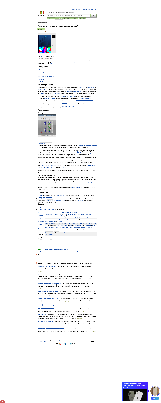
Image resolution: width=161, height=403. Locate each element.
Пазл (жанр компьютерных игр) (47, 266)
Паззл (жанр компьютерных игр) (47, 274)
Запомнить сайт (76, 9)
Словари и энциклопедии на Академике (61, 12)
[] (70, 91)
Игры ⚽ (82, 18)
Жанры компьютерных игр (46, 308)
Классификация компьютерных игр (48, 305)
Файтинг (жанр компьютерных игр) (48, 291)
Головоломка (42, 314)
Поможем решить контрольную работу (56, 249)
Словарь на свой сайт (87, 9)
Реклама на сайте (67, 340)
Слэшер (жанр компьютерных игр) (48, 298)
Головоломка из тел (45, 252)
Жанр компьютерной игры (45, 321)
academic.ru (42, 17)
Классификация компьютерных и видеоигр (51, 328)
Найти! (93, 15)
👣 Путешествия (42, 341)
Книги (74, 18)
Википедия (50, 18)
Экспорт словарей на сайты (44, 343)
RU (95, 9)
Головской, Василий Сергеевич (85, 252)
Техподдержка (60, 340)
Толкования (59, 18)
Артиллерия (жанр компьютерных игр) (49, 283)
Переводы (66, 18)
